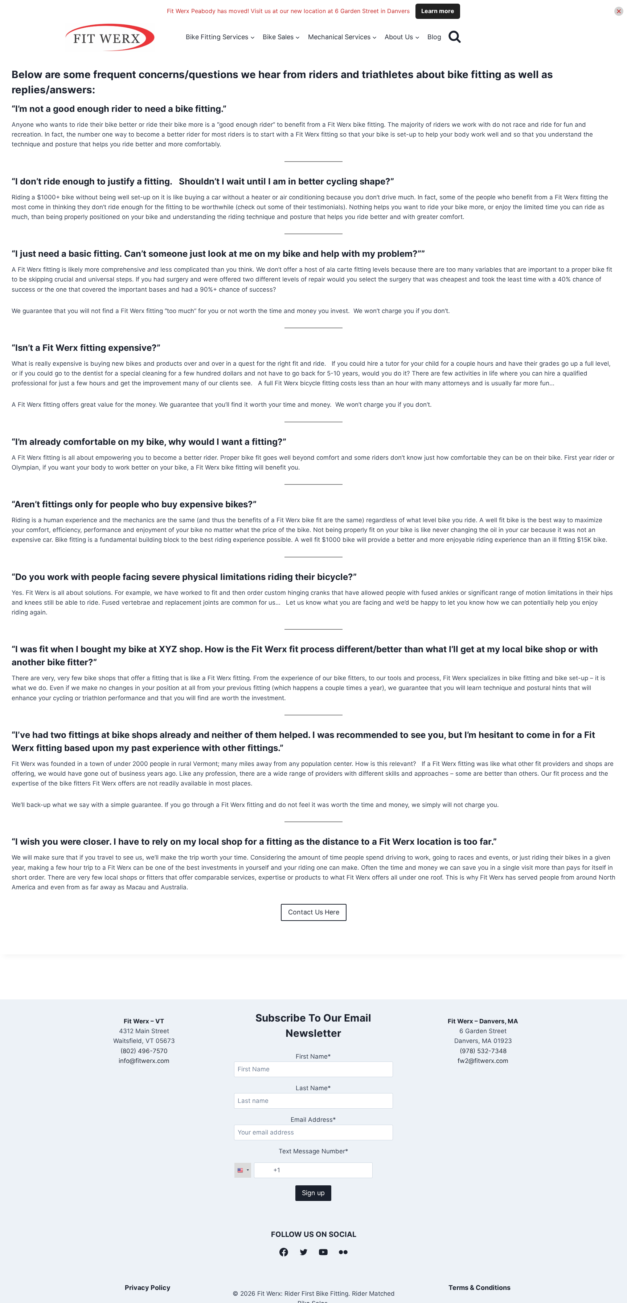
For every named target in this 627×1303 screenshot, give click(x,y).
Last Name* (313, 1088)
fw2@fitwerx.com (483, 1060)
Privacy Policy (148, 1287)
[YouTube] (323, 1252)
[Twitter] (303, 1252)
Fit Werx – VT (144, 1021)
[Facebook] (283, 1252)
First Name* (313, 1056)
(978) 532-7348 (483, 1051)
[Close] (618, 11)
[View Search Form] (454, 37)
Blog (434, 37)
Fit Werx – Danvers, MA (483, 1021)
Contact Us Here (313, 912)
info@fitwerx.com (144, 1060)
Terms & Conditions (479, 1287)
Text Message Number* (313, 1151)
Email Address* (313, 1119)
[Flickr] (343, 1252)
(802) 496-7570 (144, 1051)
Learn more (437, 11)
